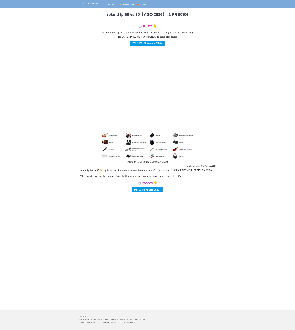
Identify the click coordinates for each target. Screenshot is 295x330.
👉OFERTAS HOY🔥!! (129, 4)
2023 (88, 319)
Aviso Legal (95, 322)
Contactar (83, 316)
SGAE (121, 322)
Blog (144, 4)
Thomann (110, 4)
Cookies (114, 322)
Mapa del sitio (85, 322)
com (103, 319)
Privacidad (105, 322)
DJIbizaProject (95, 319)
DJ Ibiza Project (91, 3)
